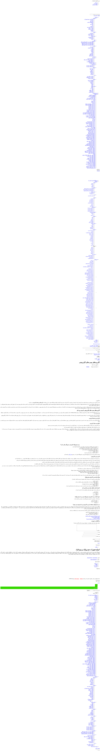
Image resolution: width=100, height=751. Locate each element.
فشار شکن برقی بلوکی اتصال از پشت (88, 155)
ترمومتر (92, 83)
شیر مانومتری (93, 140)
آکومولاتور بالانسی (92, 95)
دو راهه (92, 70)
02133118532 (95, 557)
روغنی (92, 85)
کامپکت (92, 49)
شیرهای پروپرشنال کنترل (91, 150)
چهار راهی (91, 21)
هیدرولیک (96, 94)
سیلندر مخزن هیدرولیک (91, 128)
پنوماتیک (96, 17)
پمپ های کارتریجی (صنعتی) (90, 115)
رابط (92, 23)
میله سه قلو (91, 55)
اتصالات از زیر (91, 81)
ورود (98, 351)
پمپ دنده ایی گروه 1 (91, 105)
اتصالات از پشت (90, 80)
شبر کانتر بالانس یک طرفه (90, 129)
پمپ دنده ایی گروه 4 (91, 108)
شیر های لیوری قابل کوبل (91, 141)
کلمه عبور (98, 349)
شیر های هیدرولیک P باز (91, 143)
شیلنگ (94, 154)
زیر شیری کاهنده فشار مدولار (90, 126)
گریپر (94, 75)
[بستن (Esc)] (99, 749)
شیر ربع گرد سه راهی (91, 132)
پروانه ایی (91, 33)
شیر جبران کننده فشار (91, 130)
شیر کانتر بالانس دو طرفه (91, 138)
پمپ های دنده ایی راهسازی (90, 111)
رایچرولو (93, 119)
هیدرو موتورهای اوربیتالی (91, 167)
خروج (99, 582)
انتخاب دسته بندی (97, 15)
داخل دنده (91, 69)
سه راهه (91, 72)
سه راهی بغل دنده (90, 27)
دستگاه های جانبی (90, 22)
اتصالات (94, 18)
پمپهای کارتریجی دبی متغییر (90, 116)
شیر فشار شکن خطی (91, 133)
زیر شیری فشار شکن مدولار (90, 122)
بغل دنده (91, 20)
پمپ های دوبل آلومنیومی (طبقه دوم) (89, 113)
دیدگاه (98, 530)
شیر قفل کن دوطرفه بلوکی (90, 137)
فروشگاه (96, 563)
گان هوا (92, 73)
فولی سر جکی (90, 29)
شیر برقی (93, 57)
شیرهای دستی (90, 60)
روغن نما (93, 120)
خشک (92, 84)
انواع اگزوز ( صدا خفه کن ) (88, 19)
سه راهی (91, 26)
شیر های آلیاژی (90, 34)
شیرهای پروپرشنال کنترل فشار (90, 151)
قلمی (92, 48)
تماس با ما (96, 565)
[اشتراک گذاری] (98, 749)
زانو (92, 25)
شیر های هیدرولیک (92, 142)
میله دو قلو (91, 54)
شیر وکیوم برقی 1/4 (89, 65)
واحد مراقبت (93, 86)
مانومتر (94, 79)
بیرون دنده (91, 68)
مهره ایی (91, 74)
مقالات (96, 358)
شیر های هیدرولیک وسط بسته (90, 145)
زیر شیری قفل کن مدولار (91, 125)
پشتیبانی (81, 578)
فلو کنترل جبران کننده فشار (90, 163)
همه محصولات (95, 93)
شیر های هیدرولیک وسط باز (90, 144)
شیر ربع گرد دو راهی (91, 131)
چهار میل (91, 46)
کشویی (92, 50)
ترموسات (91, 82)
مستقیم (92, 30)
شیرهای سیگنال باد (90, 61)
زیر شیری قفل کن (92, 124)
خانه (99, 358)
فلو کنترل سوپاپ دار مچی (90, 165)
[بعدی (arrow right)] (98, 750)
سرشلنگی (91, 71)
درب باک (93, 118)
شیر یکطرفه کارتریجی (91, 147)
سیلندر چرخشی (90, 47)
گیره (92, 52)
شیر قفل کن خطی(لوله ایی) (90, 135)
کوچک (92, 51)
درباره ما (96, 566)
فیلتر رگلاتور (91, 90)
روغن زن (91, 88)
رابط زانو (91, 24)
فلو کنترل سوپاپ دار (91, 164)
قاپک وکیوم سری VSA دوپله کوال (87, 44)
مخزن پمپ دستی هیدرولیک (90, 166)
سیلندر (94, 45)
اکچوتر (94, 32)
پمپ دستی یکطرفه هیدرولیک (90, 104)
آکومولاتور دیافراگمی (91, 96)
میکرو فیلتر (91, 91)
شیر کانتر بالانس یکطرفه (91, 139)
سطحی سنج (93, 127)
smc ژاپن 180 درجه (90, 76)
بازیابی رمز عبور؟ (96, 353)
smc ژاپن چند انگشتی (89, 77)
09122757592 (89, 557)
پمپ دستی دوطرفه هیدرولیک (90, 103)
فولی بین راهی (90, 28)
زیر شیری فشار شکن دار (91, 121)
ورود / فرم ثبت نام (94, 746)
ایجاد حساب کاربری (94, 345)
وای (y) (92, 31)
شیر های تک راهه (90, 58)
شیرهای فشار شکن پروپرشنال (90, 152)
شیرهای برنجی (90, 35)
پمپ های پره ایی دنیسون (91, 110)
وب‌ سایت (98, 536)
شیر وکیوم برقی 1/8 (89, 66)
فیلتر (92, 89)
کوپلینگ (94, 67)
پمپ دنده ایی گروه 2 (91, 106)
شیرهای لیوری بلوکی (91, 153)
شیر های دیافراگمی (92, 62)
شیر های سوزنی (92, 63)
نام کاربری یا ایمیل (96, 347)
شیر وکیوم (93, 64)
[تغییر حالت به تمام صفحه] (97, 749)
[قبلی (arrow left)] (99, 750)
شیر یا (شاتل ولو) (92, 146)
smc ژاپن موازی (90, 78)
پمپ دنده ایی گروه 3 (91, 107)
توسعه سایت (76, 578)
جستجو (98, 169)
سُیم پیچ (94, 56)
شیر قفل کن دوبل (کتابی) (91, 136)
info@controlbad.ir (94, 559)
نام (99, 532)
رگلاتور (92, 87)
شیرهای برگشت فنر (91, 149)
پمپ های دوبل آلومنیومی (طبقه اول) (89, 112)
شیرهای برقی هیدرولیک (91, 148)
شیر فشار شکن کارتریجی (91, 134)
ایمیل (98, 534)
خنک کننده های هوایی (91, 117)
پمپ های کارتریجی (92, 114)
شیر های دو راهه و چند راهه (88, 59)
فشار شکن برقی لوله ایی (91, 156)
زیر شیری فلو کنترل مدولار (90, 123)
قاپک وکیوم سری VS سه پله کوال (87, 43)
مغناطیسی (91, 53)
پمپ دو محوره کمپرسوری (90, 109)
